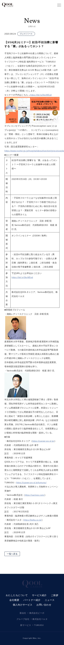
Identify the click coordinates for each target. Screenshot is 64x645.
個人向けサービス (22, 604)
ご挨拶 (54, 595)
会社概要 (14, 600)
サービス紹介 (39, 595)
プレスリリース (26, 34)
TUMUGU (39, 625)
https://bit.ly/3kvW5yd (40, 95)
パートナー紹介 (31, 600)
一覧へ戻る (12, 554)
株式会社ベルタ (39, 619)
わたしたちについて (17, 595)
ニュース (50, 600)
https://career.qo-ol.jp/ (43, 441)
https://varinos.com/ (35, 495)
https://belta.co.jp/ (33, 520)
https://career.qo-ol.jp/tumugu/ (31, 482)
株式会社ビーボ (36, 613)
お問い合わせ (43, 604)
